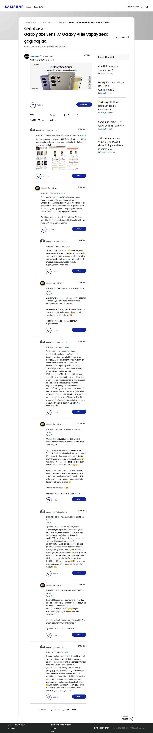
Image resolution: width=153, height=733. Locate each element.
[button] (88, 55)
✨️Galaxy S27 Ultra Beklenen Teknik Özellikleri (108, 106)
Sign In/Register (133, 7)
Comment (84, 105)
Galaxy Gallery (39, 7)
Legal (53, 729)
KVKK (53, 731)
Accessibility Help (16, 725)
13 (78, 115)
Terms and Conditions (61, 725)
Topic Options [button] (121, 37)
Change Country (101, 728)
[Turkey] (14, 7)
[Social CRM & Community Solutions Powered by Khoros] (127, 718)
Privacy (11, 729)
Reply (79, 176)
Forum (28, 7)
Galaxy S (51, 60)
